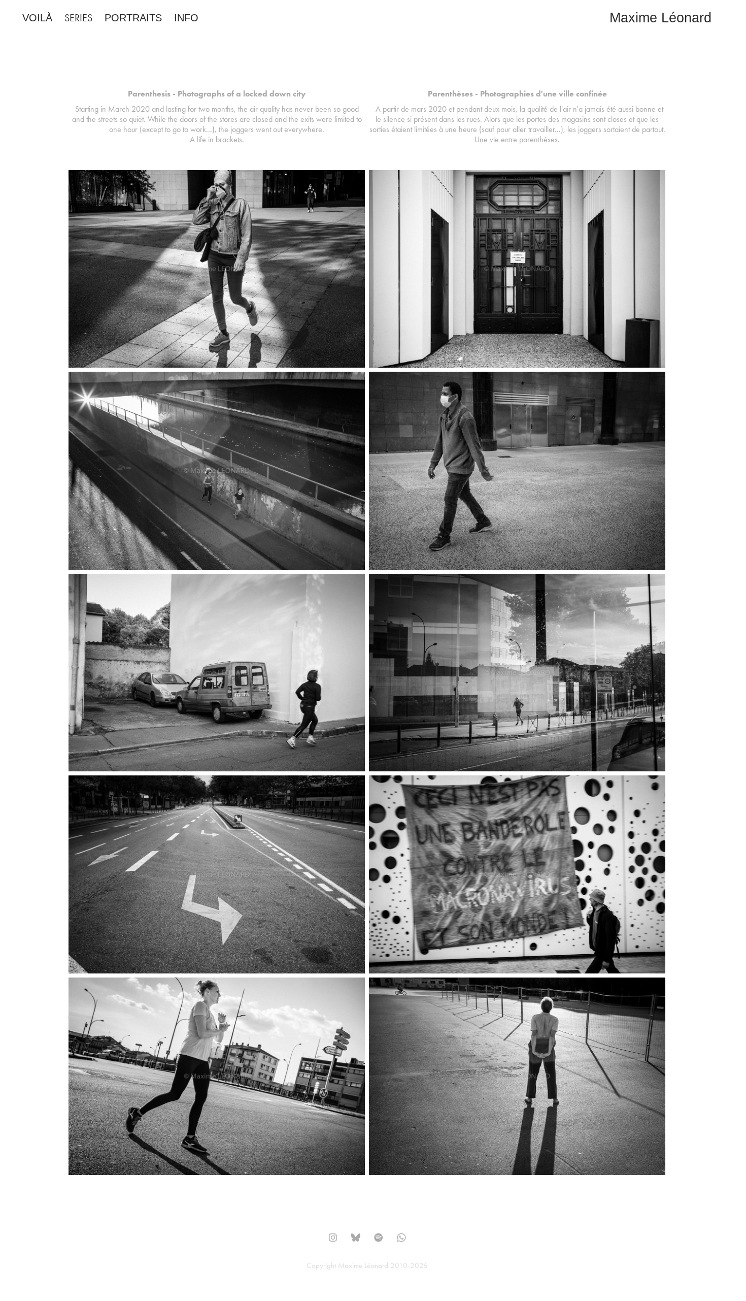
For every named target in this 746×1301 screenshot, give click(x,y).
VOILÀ (37, 17)
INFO (186, 17)
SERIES (78, 18)
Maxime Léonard (660, 17)
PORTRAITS (133, 17)
